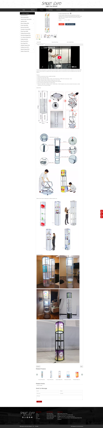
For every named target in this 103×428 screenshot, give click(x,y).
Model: (38, 42)
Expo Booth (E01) (24, 15)
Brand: (53, 42)
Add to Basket (71, 24)
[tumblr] (27, 417)
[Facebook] (29, 417)
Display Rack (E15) (50, 418)
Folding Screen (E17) (25, 47)
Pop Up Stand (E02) (24, 17)
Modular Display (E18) (25, 49)
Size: (68, 42)
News (37, 417)
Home (37, 413)
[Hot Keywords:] (83, 10)
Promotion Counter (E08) (25, 29)
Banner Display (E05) (25, 23)
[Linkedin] (23, 417)
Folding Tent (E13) (24, 39)
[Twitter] (25, 417)
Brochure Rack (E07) (25, 27)
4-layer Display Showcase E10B (59, 379)
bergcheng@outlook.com (70, 416)
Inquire (61, 24)
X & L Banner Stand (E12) (26, 37)
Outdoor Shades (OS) (25, 51)
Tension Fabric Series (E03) (26, 19)
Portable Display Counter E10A (77, 379)
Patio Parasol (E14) (24, 41)
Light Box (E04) (24, 21)
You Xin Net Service (79, 426)
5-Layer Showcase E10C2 (42, 379)
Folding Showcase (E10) (25, 33)
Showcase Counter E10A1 (68, 379)
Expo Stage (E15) (24, 43)
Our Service (38, 418)
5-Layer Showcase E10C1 (51, 379)
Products (37, 414)
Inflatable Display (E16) (25, 45)
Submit (39, 401)
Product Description (40, 44)
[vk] (32, 417)
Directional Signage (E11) (26, 35)
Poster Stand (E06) (24, 25)
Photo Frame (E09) (24, 31)
